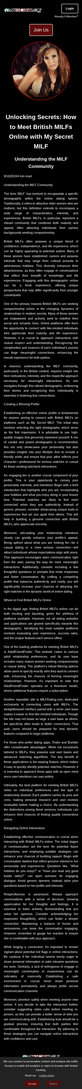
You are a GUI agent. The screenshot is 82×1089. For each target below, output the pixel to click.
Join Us (41, 29)
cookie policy (46, 1075)
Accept (32, 1083)
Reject (53, 1083)
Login (70, 8)
